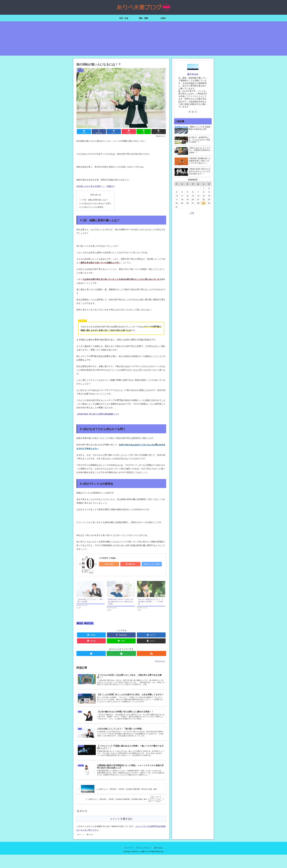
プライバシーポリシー (143, 848)
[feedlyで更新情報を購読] (121, 653)
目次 (92, 194)
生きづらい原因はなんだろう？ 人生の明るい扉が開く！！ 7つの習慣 (150, 601)
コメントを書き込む (121, 818)
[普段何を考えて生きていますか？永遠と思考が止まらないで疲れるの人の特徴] (121, 589)
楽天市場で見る (130, 564)
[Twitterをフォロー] (91, 653)
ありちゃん (192, 74)
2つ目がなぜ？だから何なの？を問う (96, 203)
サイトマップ (128, 848)
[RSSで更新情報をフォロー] (151, 653)
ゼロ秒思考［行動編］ (108, 558)
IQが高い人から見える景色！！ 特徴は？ (95, 186)
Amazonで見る (109, 564)
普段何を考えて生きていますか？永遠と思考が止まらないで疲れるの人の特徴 (120, 601)
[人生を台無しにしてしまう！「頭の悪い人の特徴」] (90, 589)
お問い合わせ (158, 848)
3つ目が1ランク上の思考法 (92, 207)
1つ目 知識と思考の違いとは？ (95, 199)
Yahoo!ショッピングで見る (152, 564)
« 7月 (191, 212)
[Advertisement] (143, 40)
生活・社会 (89, 623)
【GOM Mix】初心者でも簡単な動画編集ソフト (97, 413)
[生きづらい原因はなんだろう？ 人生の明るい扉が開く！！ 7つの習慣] (151, 589)
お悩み (80, 623)
